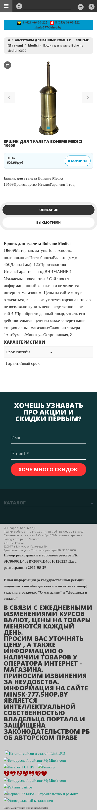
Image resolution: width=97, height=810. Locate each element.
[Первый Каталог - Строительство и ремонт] (41, 793)
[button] (9, 98)
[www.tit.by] (18, 786)
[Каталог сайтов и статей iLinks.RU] (35, 752)
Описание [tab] (48, 210)
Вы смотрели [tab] (48, 222)
